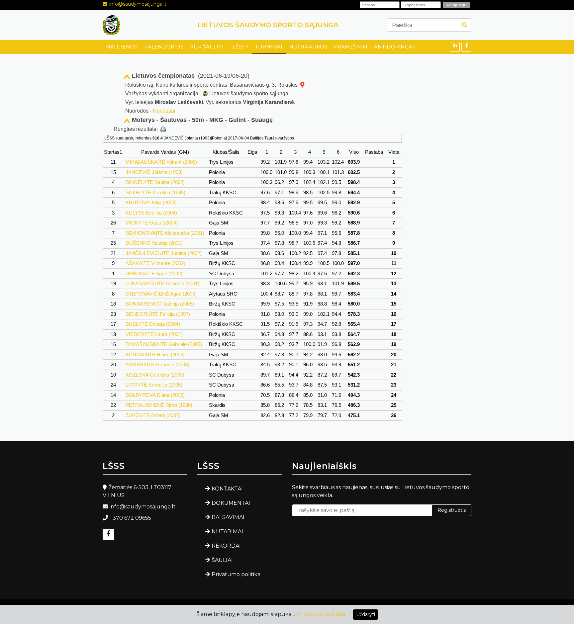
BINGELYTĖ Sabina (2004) (155, 182)
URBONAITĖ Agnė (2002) (154, 273)
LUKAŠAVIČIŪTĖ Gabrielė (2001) (162, 283)
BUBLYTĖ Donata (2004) (152, 324)
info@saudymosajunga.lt (137, 4)
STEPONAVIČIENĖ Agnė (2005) (161, 294)
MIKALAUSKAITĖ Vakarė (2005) (161, 162)
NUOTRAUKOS (308, 47)
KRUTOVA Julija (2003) (151, 202)
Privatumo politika (236, 574)
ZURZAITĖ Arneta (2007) (153, 415)
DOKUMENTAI (231, 503)
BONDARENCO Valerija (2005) (159, 304)
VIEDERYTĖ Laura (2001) (154, 334)
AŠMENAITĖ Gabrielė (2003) (157, 364)
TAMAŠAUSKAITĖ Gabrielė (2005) (163, 344)
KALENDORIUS (163, 47)
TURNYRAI (268, 47)
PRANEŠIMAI (350, 47)
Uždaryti (365, 614)
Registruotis (451, 510)
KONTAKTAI (227, 489)
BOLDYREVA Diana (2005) (155, 395)
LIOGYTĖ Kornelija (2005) (154, 385)
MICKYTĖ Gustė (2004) (151, 222)
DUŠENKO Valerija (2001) (154, 243)
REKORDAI (226, 546)
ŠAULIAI (222, 560)
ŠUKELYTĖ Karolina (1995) (155, 192)
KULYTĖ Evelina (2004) (151, 213)
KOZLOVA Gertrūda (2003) (155, 375)
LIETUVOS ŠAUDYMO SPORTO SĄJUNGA (267, 25)
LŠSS (238, 47)
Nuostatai (164, 111)
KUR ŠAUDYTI (208, 47)
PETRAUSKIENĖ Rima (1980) (159, 405)
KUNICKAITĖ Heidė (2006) (155, 354)
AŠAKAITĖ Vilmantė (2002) (155, 263)
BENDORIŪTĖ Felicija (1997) (157, 314)
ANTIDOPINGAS (394, 47)
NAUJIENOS (122, 47)
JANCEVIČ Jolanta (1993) (154, 172)
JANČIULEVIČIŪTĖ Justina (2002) (163, 253)
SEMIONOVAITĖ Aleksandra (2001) (165, 233)
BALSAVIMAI (228, 517)
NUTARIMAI (227, 531)
